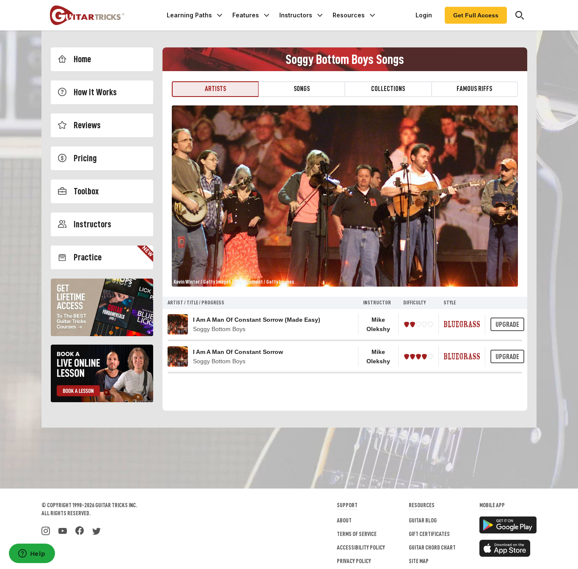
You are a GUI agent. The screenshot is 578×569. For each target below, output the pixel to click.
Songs (302, 89)
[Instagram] (45, 530)
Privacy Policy (354, 561)
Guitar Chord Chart (432, 547)
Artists (215, 89)
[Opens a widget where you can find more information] (31, 554)
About (344, 520)
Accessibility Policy (361, 547)
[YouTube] (62, 530)
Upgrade (507, 324)
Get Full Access (475, 15)
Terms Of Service (357, 534)
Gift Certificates (429, 534)
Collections (388, 89)
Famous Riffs (474, 89)
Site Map (419, 561)
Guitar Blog (423, 520)
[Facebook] (79, 530)
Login (424, 15)
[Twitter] (96, 530)
